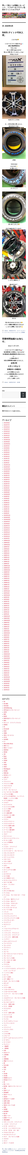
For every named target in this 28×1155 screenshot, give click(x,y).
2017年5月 (6, 605)
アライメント (7, 781)
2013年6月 (6, 689)
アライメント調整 (8, 783)
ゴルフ (5, 834)
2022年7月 (7, 475)
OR (4, 754)
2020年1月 (7, 538)
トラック (6, 911)
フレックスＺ (7, 945)
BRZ (5, 720)
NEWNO (6, 750)
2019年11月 (7, 542)
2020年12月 (7, 515)
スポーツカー (7, 859)
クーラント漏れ (8, 827)
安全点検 (6, 1065)
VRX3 (5, 766)
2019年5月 (6, 555)
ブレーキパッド (8, 956)
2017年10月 (7, 595)
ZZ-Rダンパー (7, 775)
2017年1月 (6, 614)
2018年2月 (6, 586)
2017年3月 (6, 610)
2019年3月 (6, 559)
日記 (5, 1069)
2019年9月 (6, 547)
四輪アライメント (8, 1061)
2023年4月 (7, 456)
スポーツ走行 (7, 861)
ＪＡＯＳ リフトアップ (10, 1124)
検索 (3, 391)
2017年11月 (7, 593)
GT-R (5, 737)
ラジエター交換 (8, 1017)
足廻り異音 (7, 1103)
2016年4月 (6, 624)
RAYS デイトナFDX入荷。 (12, 34)
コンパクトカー (8, 832)
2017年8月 (6, 599)
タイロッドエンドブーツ (10, 880)
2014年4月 (6, 671)
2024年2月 (7, 435)
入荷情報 (23, 332)
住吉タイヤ (7, 1052)
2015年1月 (6, 652)
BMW (5, 716)
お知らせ (6, 777)
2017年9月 (6, 597)
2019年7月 (6, 551)
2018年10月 (7, 570)
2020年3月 (7, 534)
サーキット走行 (8, 840)
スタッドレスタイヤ (9, 853)
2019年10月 (7, 544)
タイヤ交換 (7, 876)
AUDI (5, 712)
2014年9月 (6, 660)
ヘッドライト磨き (8, 972)
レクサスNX (7, 1033)
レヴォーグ (7, 1035)
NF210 (5, 752)
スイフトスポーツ (8, 848)
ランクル (6, 1019)
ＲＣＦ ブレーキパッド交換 (11, 1136)
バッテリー (7, 939)
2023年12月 (7, 439)
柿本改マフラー (8, 1080)
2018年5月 (6, 580)
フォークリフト (8, 943)
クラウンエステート (9, 823)
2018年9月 (6, 572)
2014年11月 (7, 656)
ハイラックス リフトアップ (11, 935)
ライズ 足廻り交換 (9, 1012)
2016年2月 (6, 626)
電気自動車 (7, 1120)
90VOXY (6, 706)
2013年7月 (6, 687)
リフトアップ (7, 1027)
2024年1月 (6, 437)
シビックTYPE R (8, 842)
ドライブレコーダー (9, 920)
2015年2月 (6, 650)
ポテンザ (6, 983)
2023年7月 (6, 450)
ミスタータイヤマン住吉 (10, 991)
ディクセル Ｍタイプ (10, 901)
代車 (5, 1050)
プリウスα (6, 964)
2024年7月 (7, 425)
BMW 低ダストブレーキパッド (12, 718)
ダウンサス (7, 888)
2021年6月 (6, 502)
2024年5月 (7, 429)
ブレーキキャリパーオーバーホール (13, 954)
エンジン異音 (7, 809)
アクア (5, 779)
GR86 (5, 733)
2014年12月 (7, 654)
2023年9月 (7, 446)
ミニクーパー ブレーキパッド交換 (13, 993)
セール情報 (7, 867)
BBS (5, 714)
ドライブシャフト (8, 914)
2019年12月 (7, 540)
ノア (5, 926)
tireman (6, 330)
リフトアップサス (8, 1029)
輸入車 (5, 1113)
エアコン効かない (8, 800)
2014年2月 (6, 673)
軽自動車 (6, 1111)
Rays (5, 756)
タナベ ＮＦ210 (8, 882)
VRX (5, 762)
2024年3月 (7, 433)
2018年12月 (7, 565)
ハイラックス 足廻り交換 (11, 937)
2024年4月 (7, 431)
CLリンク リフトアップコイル (12, 722)
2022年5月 (7, 479)
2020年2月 (7, 536)
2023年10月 (7, 444)
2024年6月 (7, 427)
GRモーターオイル (9, 735)
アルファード (7, 787)
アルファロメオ (8, 785)
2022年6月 (7, 477)
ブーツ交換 (7, 962)
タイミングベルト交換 (10, 869)
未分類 (18, 382)
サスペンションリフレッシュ (11, 838)
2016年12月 (7, 616)
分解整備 (6, 1059)
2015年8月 (6, 637)
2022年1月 (6, 488)
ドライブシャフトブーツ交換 (11, 918)
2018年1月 (6, 589)
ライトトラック (8, 1014)
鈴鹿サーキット (8, 1117)
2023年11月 (7, 441)
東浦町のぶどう (8, 1078)
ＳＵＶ (5, 1141)
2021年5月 (6, 505)
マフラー (6, 985)
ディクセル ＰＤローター (11, 903)
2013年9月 (6, 683)
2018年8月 (6, 574)
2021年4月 (6, 507)
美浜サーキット (8, 1094)
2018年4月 (6, 582)
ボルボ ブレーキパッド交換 (11, 981)
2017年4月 (6, 607)
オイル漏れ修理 (8, 813)
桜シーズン (7, 1084)
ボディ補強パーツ (8, 979)
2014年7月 (6, 664)
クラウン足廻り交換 (9, 825)
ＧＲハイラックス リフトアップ (13, 1122)
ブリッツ (6, 949)
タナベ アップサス (9, 884)
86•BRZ (6, 703)
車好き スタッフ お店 (9, 1105)
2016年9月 (6, 622)
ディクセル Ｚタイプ (10, 905)
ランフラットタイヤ (9, 1023)
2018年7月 (6, 576)
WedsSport (7, 769)
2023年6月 (7, 452)
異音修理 (6, 1092)
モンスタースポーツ (9, 1002)
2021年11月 (7, 492)
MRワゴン (6, 745)
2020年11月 (7, 517)
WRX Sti (6, 773)
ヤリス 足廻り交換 (9, 1004)
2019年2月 (6, 561)
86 (4, 701)
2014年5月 (6, 668)
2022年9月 (7, 471)
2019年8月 (6, 549)
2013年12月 (7, 677)
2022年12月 (7, 465)
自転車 (5, 1096)
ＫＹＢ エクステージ (10, 1126)
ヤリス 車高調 (8, 1006)
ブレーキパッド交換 (9, 958)
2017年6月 (6, 603)
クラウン (6, 819)
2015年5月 (6, 643)
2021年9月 (6, 496)
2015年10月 (7, 633)
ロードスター (7, 1042)
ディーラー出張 (8, 909)
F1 (4, 727)
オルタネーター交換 (9, 815)
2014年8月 (6, 662)
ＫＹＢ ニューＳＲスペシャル (12, 1128)
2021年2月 (6, 511)
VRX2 (5, 764)
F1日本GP (6, 729)
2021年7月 (6, 500)
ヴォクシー (7, 1044)
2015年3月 (6, 647)
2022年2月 (7, 486)
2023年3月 (6, 458)
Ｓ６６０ (6, 1138)
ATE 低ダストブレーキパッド (11, 710)
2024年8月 (7, 423)
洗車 (5, 1088)
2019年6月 (6, 553)
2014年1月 (6, 675)
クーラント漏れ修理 (9, 830)
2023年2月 (6, 460)
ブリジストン (7, 947)
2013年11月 (7, 679)
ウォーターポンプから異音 (11, 792)
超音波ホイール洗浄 (9, 1099)
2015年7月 (6, 639)
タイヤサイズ (7, 874)
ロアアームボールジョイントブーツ (13, 1038)
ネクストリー (7, 924)
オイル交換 (7, 811)
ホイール (18, 332)
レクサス (6, 1031)
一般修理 (6, 1046)
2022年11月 (7, 467)
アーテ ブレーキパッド (10, 790)
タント (5, 886)
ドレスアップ (7, 922)
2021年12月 (7, 490)
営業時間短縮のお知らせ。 (12, 340)
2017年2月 (6, 612)
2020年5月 (7, 530)
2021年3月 (6, 509)
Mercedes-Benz (8, 743)
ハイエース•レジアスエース (10, 332)
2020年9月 (7, 521)
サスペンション (8, 836)
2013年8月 (6, 685)
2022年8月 (7, 473)
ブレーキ (6, 951)
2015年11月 (7, 631)
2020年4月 (7, 532)
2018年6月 (6, 578)
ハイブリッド (7, 930)
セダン (5, 865)
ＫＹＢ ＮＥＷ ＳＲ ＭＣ (11, 1130)
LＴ (5, 741)
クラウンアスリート (9, 821)
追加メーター (7, 1115)
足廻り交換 (7, 1101)
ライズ (5, 1010)
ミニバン (6, 996)
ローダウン (7, 1040)
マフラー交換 (7, 987)
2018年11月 (7, 568)
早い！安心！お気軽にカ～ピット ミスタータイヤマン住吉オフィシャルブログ (13, 7)
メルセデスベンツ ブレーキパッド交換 (14, 998)
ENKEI (5, 724)
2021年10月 (7, 494)
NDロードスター (8, 748)
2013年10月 (7, 681)
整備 (5, 1067)
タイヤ (18, 330)
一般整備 (6, 1048)
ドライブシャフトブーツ (10, 916)
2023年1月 (6, 462)
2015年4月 (6, 645)
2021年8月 (6, 498)
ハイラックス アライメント (11, 933)
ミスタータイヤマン (9, 989)
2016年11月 (7, 618)
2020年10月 (7, 519)
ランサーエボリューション (11, 1021)
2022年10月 (7, 469)
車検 (5, 1107)
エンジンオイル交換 (9, 806)
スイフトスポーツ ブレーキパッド (13, 851)
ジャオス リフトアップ (10, 846)
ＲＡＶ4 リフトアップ (9, 1134)
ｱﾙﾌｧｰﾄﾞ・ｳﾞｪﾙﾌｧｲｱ (9, 1143)
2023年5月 (6, 454)
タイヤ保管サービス (9, 878)
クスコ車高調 (7, 817)
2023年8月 (7, 448)
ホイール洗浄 (7, 977)
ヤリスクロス (7, 1008)
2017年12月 (7, 591)
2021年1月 (6, 513)
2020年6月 (7, 528)
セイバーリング (8, 863)
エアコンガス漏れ (8, 794)
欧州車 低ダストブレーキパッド (13, 1086)
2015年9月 (6, 635)
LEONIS (6, 739)
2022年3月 (7, 484)
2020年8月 (7, 523)
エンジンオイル (8, 804)
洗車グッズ (7, 1090)
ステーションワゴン (9, 857)
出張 (5, 1056)
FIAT (5, 731)
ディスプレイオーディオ (10, 907)
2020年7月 (7, 526)
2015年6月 (6, 641)
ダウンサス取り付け (9, 890)
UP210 (5, 760)
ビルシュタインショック (10, 941)
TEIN (5, 758)
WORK (5, 771)
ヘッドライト (7, 966)
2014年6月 (6, 666)
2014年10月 (7, 658)
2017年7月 (6, 601)
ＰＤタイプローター (9, 1132)
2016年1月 (6, 629)
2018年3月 (6, 584)
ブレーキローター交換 (10, 960)
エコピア (6, 802)
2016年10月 (7, 620)
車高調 (5, 1109)
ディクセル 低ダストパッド (11, 899)
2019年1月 (6, 563)
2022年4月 (7, 481)
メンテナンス (7, 1000)
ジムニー (6, 844)
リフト (5, 1025)
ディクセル (7, 893)
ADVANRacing (8, 708)
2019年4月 (6, 557)
